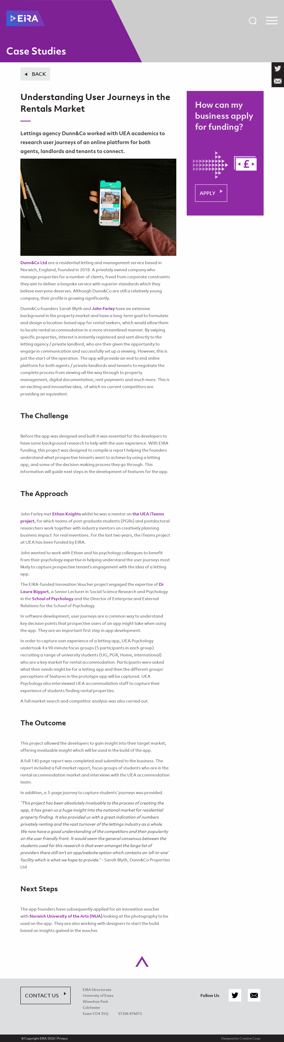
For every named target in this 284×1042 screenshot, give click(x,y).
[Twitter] (234, 995)
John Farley (103, 308)
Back (39, 74)
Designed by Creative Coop (240, 1038)
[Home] (25, 18)
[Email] (254, 995)
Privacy (62, 1038)
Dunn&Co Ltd (33, 262)
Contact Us (42, 995)
